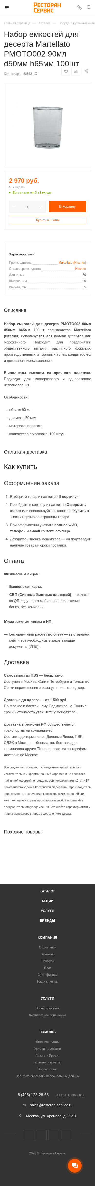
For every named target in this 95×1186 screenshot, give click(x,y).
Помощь (47, 1032)
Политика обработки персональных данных (47, 1076)
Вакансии (48, 954)
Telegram (53, 1135)
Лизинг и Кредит (48, 1055)
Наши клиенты (47, 981)
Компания (47, 937)
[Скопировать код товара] (35, 73)
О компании (47, 947)
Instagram (41, 1135)
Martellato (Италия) (72, 262)
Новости (47, 961)
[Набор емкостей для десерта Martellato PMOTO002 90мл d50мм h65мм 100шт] (47, 125)
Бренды (47, 921)
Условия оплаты (47, 1042)
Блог (47, 968)
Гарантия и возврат (47, 1062)
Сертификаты (47, 975)
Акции (48, 901)
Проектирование (47, 1008)
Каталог (47, 891)
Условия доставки (47, 1048)
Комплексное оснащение (47, 1015)
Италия (80, 269)
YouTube (66, 1135)
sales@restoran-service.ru (51, 1105)
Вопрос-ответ (47, 1069)
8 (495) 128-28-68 (33, 1095)
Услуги (47, 911)
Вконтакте (29, 1135)
